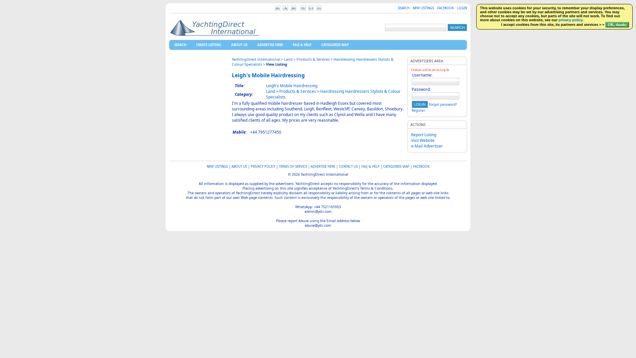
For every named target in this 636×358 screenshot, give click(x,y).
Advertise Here (270, 45)
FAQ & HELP (302, 45)
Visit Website (423, 140)
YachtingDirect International (256, 59)
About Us (239, 45)
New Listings (423, 8)
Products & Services (313, 59)
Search (403, 8)
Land (288, 59)
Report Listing (423, 135)
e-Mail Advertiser (427, 146)
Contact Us (348, 166)
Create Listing (208, 45)
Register (418, 110)
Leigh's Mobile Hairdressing (268, 75)
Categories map (335, 45)
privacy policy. (570, 20)
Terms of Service (293, 166)
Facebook (445, 8)
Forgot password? (443, 104)
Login (462, 8)
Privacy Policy (263, 166)
